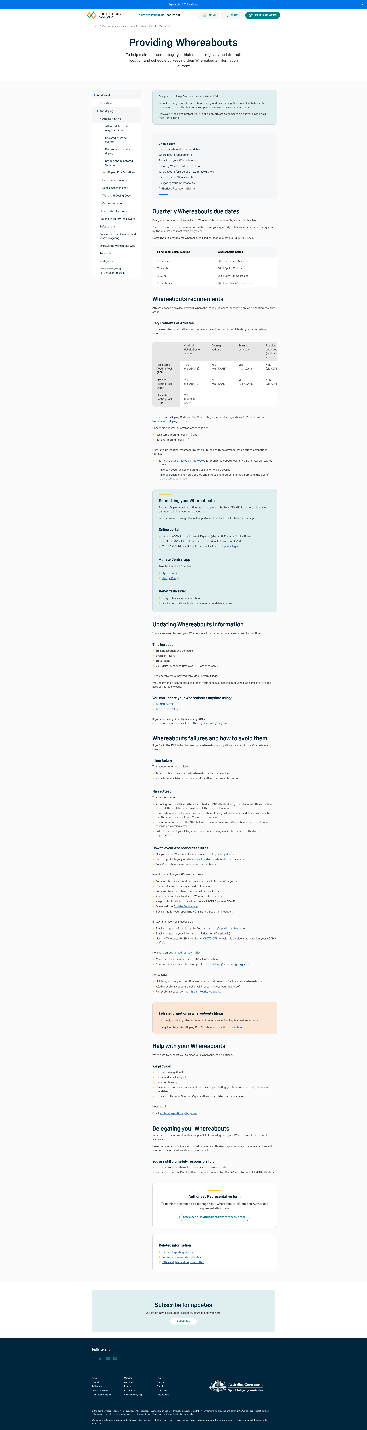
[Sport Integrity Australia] (104, 15)
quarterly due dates (226, 854)
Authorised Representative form (178, 188)
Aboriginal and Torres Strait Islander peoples (173, 1414)
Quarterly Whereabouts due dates (179, 149)
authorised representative (185, 952)
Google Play (169, 578)
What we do (107, 26)
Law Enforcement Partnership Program (112, 270)
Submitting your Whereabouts (177, 160)
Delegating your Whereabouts (177, 182)
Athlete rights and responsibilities (116, 128)
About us (128, 1382)
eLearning (96, 1382)
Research (105, 253)
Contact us (129, 1390)
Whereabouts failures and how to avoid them (186, 171)
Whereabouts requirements (175, 154)
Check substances (101, 1390)
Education (105, 103)
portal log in (231, 546)
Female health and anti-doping (119, 151)
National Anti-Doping (164, 421)
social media (202, 859)
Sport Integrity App (133, 1394)
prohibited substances (173, 478)
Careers (128, 1378)
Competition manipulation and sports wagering (118, 236)
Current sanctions (113, 203)
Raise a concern (266, 15)
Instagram (93, 1358)
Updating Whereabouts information (180, 166)
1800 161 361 (173, 15)
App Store (168, 573)
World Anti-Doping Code (116, 195)
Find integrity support (102, 1394)
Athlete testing (138, 26)
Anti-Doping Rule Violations (118, 172)
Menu (212, 15)
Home (95, 26)
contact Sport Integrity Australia (200, 991)
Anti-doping (122, 26)
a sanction (235, 1027)
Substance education (115, 180)
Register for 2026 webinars (183, 4)
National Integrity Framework (117, 218)
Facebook (115, 1358)
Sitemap (160, 1382)
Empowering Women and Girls (117, 245)
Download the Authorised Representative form (214, 1217)
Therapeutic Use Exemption (116, 211)
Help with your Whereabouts (176, 177)
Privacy (160, 1378)
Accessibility (163, 1390)
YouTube (108, 1358)
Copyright (161, 1386)
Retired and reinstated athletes (119, 162)
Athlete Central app (168, 709)
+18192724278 (209, 938)
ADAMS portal (164, 704)
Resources (129, 1386)
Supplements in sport (115, 187)
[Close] (362, 4)
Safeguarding (107, 226)
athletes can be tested (191, 460)
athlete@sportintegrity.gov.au (210, 723)
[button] (232, 15)
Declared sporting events (116, 139)
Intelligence (106, 261)
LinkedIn (101, 1358)
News (94, 1378)
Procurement (163, 1394)
